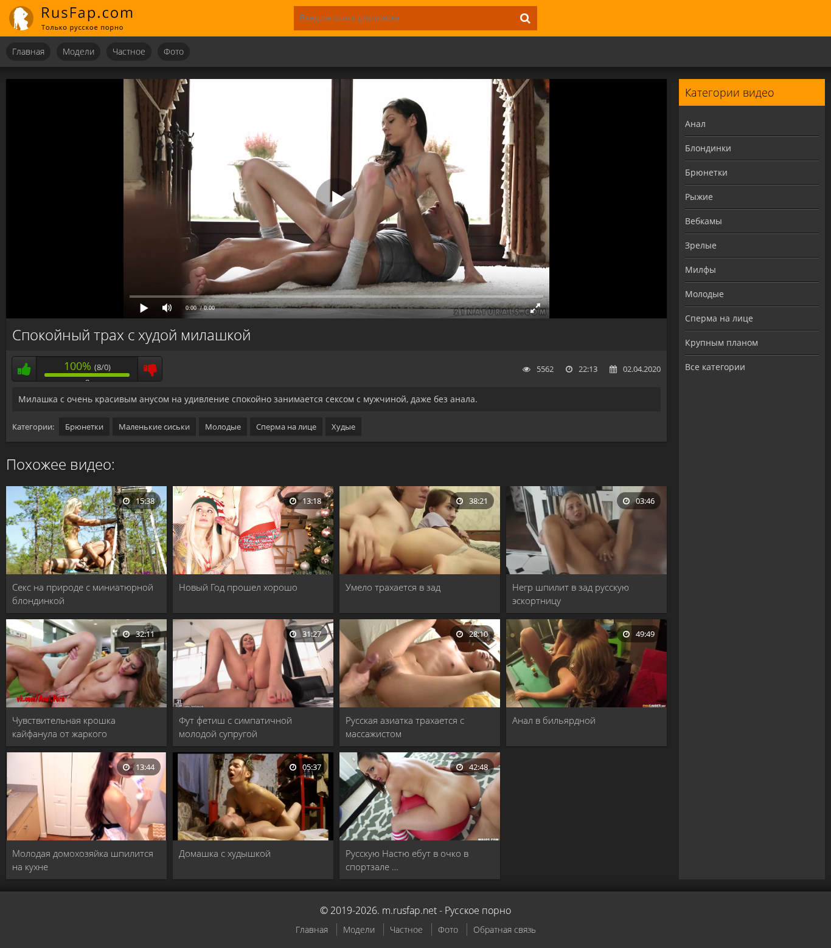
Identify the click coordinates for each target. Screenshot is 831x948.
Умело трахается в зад (393, 587)
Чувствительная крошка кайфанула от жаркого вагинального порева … (64, 727)
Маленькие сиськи (154, 426)
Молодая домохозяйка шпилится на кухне (82, 860)
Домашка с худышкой (225, 853)
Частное (129, 51)
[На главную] (79, 18)
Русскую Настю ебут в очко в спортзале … (407, 860)
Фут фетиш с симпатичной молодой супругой (235, 727)
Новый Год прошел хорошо (238, 587)
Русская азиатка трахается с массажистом (405, 727)
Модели (78, 51)
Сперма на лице (286, 426)
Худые (343, 426)
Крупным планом (721, 342)
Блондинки (708, 148)
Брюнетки (84, 426)
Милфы (700, 269)
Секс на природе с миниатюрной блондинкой (82, 593)
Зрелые (701, 245)
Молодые (223, 426)
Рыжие (699, 196)
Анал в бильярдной (554, 720)
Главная (28, 51)
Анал (695, 123)
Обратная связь (504, 929)
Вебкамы (703, 221)
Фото (174, 51)
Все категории (715, 367)
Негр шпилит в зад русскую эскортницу (570, 593)
